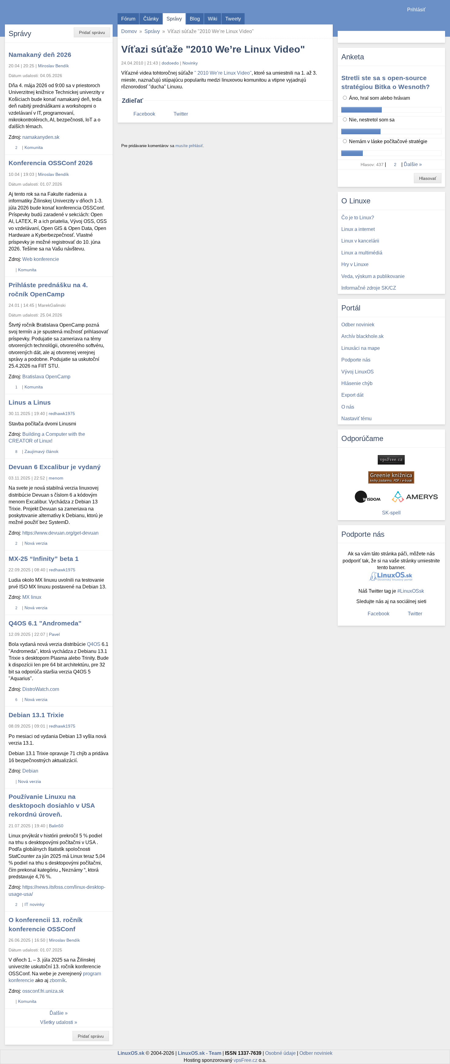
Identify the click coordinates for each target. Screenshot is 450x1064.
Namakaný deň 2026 (40, 54)
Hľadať (440, 37)
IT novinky (34, 904)
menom (56, 478)
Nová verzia (35, 543)
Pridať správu (92, 32)
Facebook (144, 114)
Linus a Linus (30, 402)
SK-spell (391, 512)
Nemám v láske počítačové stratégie (387, 141)
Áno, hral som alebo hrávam (379, 98)
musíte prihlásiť (189, 145)
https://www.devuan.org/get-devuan (60, 533)
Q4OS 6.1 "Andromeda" (45, 623)
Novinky (190, 63)
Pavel (54, 634)
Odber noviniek (315, 1053)
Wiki (212, 18)
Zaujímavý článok (41, 451)
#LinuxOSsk (410, 591)
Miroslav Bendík (53, 65)
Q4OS (93, 644)
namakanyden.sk (40, 137)
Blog (195, 18)
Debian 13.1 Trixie (36, 714)
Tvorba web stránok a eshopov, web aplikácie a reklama (415, 497)
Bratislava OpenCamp (46, 376)
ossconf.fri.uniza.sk (43, 991)
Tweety (233, 18)
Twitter (181, 114)
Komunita (33, 147)
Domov (129, 31)
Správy (174, 18)
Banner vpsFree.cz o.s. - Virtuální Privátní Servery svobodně (391, 460)
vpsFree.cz (245, 1060)
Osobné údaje (280, 1053)
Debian (30, 770)
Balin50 (56, 825)
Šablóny (442, 21)
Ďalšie (57, 1013)
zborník (58, 980)
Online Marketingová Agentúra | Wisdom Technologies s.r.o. (368, 497)
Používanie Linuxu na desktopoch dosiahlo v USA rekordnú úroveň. (52, 805)
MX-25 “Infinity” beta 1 (44, 558)
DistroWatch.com (40, 689)
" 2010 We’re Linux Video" (223, 73)
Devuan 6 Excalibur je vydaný (55, 466)
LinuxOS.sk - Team (199, 1053)
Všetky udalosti (56, 1022)
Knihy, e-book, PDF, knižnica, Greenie (391, 477)
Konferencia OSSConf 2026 (51, 162)
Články (151, 18)
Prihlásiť (416, 9)
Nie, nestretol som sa (371, 119)
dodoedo (170, 63)
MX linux (31, 597)
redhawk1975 (62, 413)
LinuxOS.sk (40, 12)
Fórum (128, 18)
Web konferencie (40, 259)
